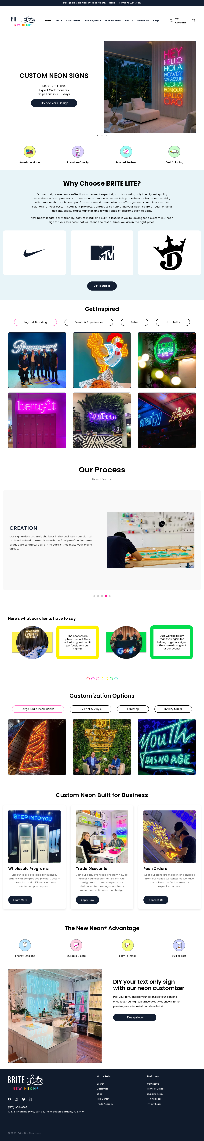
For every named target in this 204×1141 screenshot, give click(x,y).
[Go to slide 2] (98, 596)
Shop (99, 1094)
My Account (180, 20)
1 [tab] (97, 135)
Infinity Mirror (173, 709)
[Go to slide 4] (106, 596)
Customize (102, 1088)
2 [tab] (102, 135)
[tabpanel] (102, 77)
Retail (134, 322)
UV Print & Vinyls (91, 709)
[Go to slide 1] (94, 596)
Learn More (20, 900)
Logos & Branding (35, 322)
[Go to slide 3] (102, 596)
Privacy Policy (154, 1104)
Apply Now (87, 900)
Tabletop (133, 709)
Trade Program (105, 1104)
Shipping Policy (155, 1094)
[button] (171, 20)
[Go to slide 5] (110, 596)
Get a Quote (102, 286)
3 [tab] (106, 135)
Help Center (103, 1099)
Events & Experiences (88, 322)
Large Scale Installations (38, 709)
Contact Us (156, 900)
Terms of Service (156, 1088)
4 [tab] (102, 678)
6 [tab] (116, 678)
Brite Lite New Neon (29, 1133)
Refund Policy (154, 1099)
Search (100, 1084)
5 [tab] (108, 678)
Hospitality (173, 322)
